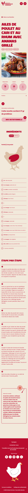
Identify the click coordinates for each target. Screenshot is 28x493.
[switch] (14, 136)
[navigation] (21, 3)
